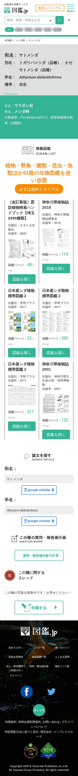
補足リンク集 (62, 666)
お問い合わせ (51, 722)
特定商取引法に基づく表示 (21, 732)
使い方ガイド (62, 647)
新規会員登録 (16, 656)
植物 (19, 29)
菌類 (38, 29)
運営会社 (46, 732)
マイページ (16, 675)
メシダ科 (20, 40)
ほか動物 (57, 29)
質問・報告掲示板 (39, 666)
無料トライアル (50, 7)
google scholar (39, 490)
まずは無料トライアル (39, 189)
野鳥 (28, 29)
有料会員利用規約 (29, 722)
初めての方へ (16, 647)
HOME (8, 40)
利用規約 (10, 722)
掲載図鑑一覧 (39, 656)
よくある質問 (62, 656)
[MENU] (70, 4)
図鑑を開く (21, 279)
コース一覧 (39, 647)
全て (9, 29)
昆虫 (48, 29)
